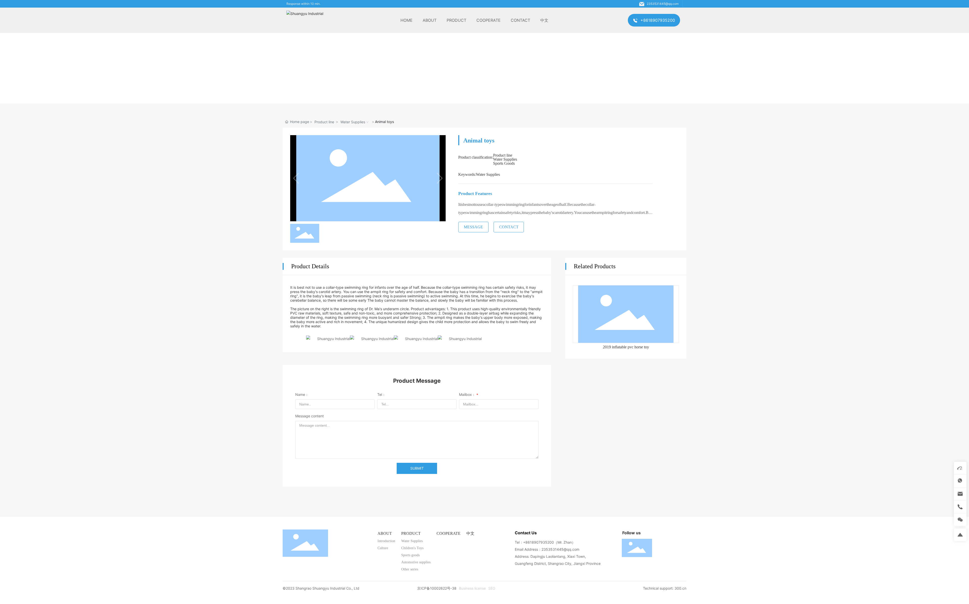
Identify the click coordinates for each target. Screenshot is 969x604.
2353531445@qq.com (663, 4)
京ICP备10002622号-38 (436, 588)
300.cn (680, 588)
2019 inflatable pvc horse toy (626, 347)
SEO (491, 588)
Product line (324, 122)
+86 (526, 542)
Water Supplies (352, 122)
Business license (472, 588)
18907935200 (542, 542)
